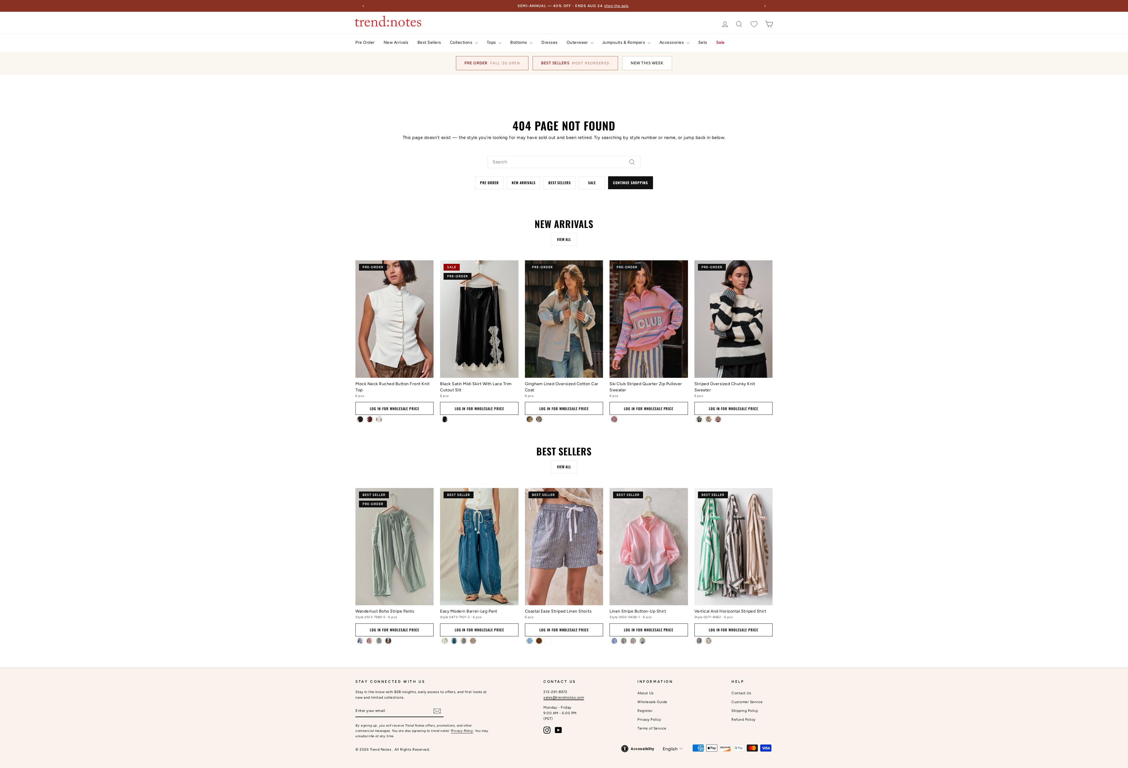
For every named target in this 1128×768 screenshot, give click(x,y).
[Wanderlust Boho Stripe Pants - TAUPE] (388, 640)
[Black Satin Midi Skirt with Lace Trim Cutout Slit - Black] (444, 419)
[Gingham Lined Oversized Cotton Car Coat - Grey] (539, 419)
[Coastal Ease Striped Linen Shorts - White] (548, 640)
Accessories (672, 42)
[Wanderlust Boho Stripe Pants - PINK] (369, 640)
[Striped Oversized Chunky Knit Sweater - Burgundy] (717, 419)
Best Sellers (429, 42)
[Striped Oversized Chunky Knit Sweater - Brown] (708, 419)
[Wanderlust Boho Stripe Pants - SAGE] (378, 640)
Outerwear (578, 42)
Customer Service (747, 702)
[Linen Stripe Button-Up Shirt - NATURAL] (642, 640)
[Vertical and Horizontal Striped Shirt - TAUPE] (708, 640)
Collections (462, 42)
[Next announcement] (764, 6)
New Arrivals (396, 42)
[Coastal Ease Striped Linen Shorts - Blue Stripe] (529, 640)
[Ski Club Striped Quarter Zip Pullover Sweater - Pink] (614, 419)
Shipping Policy (744, 711)
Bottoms (519, 42)
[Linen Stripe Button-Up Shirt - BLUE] (614, 640)
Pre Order (365, 42)
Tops (492, 42)
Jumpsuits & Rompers (624, 42)
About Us (645, 693)
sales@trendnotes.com (563, 697)
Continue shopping (630, 182)
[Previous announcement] (363, 6)
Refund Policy (743, 719)
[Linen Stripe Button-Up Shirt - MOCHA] (633, 640)
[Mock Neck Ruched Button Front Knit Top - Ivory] (378, 419)
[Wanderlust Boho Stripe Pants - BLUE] (360, 640)
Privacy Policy (462, 731)
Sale (720, 42)
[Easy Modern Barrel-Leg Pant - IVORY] (444, 640)
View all (564, 239)
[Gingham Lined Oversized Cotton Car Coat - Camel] (529, 419)
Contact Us (741, 693)
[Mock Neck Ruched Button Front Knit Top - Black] (360, 419)
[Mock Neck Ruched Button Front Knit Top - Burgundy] (369, 419)
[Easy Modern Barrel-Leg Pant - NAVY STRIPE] (463, 640)
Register (644, 711)
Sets (702, 42)
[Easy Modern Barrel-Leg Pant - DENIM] (454, 640)
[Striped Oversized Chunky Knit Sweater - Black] (699, 419)
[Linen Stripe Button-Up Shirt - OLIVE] (623, 640)
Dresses (549, 42)
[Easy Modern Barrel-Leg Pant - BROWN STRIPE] (472, 640)
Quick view (394, 369)
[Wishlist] (754, 24)
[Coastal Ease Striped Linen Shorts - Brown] (539, 640)
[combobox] (564, 162)
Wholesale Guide (652, 702)
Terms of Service (651, 728)
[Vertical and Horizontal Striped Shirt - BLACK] (699, 640)
